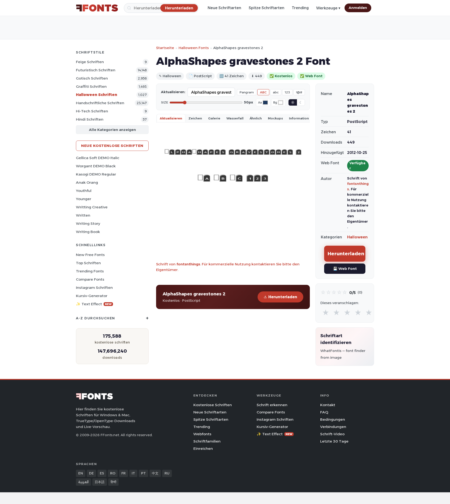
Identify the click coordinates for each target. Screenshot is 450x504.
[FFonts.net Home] (97, 8)
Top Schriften (88, 263)
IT (133, 473)
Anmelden (358, 8)
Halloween (357, 237)
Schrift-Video (332, 434)
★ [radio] (325, 313)
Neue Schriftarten (224, 8)
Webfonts (202, 434)
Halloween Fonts (194, 48)
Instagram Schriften (94, 287)
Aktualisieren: (173, 92)
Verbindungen (333, 426)
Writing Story (88, 223)
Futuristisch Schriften (95, 70)
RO (112, 473)
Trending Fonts (90, 271)
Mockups (275, 118)
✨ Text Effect (94, 304)
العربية (83, 482)
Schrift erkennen (272, 405)
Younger (83, 199)
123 (287, 92)
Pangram (247, 92)
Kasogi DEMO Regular (96, 174)
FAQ (324, 412)
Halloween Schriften (96, 94)
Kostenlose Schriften (212, 405)
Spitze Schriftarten (266, 8)
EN (80, 473)
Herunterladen (282, 297)
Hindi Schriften (89, 119)
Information (299, 118)
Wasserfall (235, 118)
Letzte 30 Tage (334, 441)
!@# (299, 92)
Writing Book (88, 231)
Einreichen (203, 448)
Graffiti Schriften (91, 86)
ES (102, 473)
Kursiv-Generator (91, 296)
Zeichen (195, 118)
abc (276, 92)
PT (143, 473)
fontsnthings (188, 264)
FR (123, 473)
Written (83, 215)
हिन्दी (113, 482)
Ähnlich (256, 118)
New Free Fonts (90, 254)
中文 (155, 473)
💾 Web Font (345, 268)
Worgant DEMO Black (96, 166)
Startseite (165, 48)
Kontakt (327, 405)
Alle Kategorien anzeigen (112, 129)
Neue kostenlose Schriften (112, 145)
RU (167, 473)
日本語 (100, 482)
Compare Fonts (90, 279)
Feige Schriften (90, 62)
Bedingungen (332, 419)
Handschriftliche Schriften (100, 103)
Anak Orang (87, 182)
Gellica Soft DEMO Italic (97, 158)
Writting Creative (92, 207)
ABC (263, 92)
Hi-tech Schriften (92, 111)
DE (91, 473)
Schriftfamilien (207, 441)
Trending (300, 8)
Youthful (83, 190)
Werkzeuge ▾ (328, 8)
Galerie (214, 118)
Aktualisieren (171, 118)
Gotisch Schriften (92, 78)
